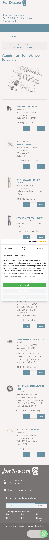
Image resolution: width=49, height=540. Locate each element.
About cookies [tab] (24, 248)
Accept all (24, 285)
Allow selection (24, 291)
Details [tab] (40, 249)
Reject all (25, 297)
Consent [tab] (8, 249)
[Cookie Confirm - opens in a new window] (37, 241)
